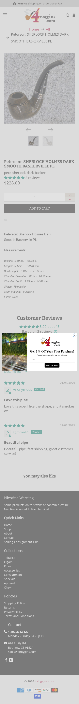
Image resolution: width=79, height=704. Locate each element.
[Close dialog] (74, 335)
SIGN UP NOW (52, 365)
